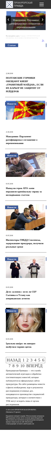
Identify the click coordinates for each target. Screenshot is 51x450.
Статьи (12, 45)
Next (42, 20)
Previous (8, 20)
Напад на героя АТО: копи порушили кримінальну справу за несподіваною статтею (24, 191)
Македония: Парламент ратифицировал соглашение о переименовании (26, 23)
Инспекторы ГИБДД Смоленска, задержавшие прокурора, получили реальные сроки (24, 243)
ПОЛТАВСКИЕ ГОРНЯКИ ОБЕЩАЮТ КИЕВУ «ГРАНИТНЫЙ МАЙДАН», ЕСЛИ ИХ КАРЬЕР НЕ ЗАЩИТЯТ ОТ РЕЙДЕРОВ (24, 85)
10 (22, 365)
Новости (11, 103)
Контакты (10, 412)
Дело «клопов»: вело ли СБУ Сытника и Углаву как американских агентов (21, 295)
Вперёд (34, 365)
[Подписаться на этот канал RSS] (43, 41)
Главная (23, 36)
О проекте (17, 412)
